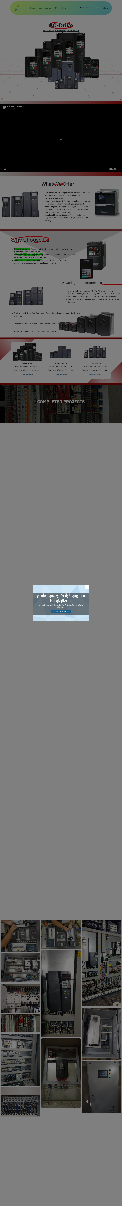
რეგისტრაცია (64, 611)
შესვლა (55, 611)
